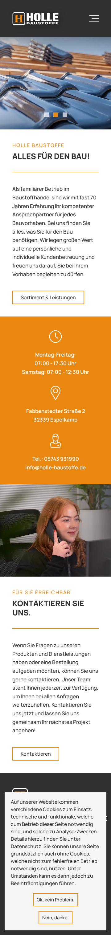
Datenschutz (26, 846)
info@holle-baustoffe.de (55, 467)
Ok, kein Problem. (55, 899)
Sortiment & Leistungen (48, 297)
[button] (94, 18)
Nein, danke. (55, 917)
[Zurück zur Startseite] (35, 18)
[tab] (46, 114)
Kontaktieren (36, 753)
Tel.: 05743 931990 (55, 458)
